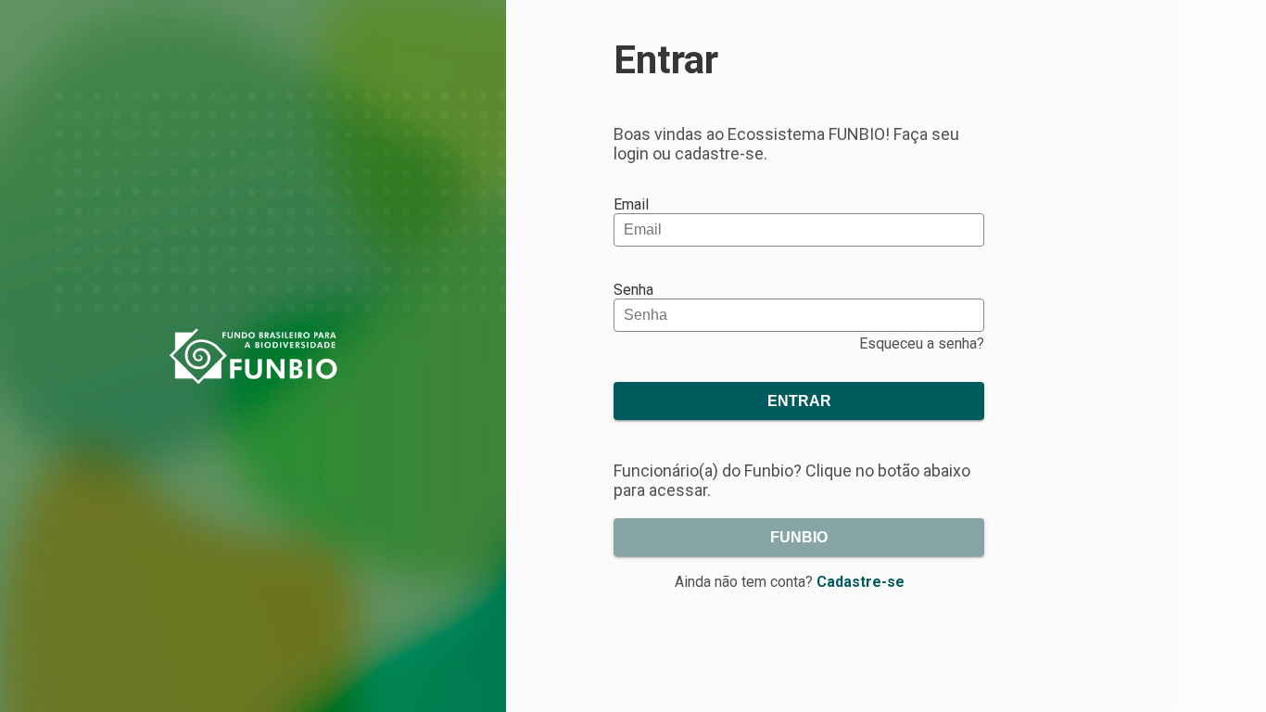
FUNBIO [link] (799, 537)
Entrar (799, 401)
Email (631, 204)
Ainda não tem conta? (790, 582)
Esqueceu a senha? (921, 343)
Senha (633, 290)
